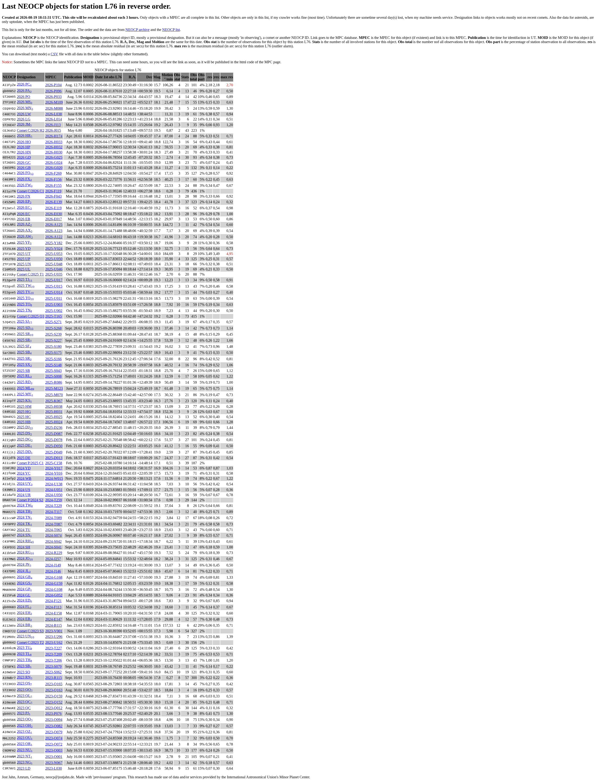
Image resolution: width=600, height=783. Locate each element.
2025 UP (23, 259)
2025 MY (25, 394)
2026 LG (23, 119)
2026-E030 (53, 214)
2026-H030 (53, 152)
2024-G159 (53, 583)
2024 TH (24, 511)
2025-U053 (53, 254)
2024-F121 (53, 601)
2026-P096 (53, 91)
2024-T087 (53, 524)
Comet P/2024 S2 (30, 500)
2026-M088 (54, 108)
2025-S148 (53, 365)
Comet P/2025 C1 (30, 463)
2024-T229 (53, 506)
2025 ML (25, 388)
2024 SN (24, 535)
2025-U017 (53, 280)
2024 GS (24, 583)
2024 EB (24, 619)
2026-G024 (53, 163)
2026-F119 (53, 191)
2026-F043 (53, 196)
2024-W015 (54, 478)
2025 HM (24, 406)
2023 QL (24, 696)
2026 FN (23, 196)
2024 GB (24, 577)
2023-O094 (53, 720)
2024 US (23, 490)
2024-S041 (53, 547)
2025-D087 (53, 434)
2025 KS (24, 400)
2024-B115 (53, 625)
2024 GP (24, 589)
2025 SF (24, 346)
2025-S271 (53, 322)
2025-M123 (54, 388)
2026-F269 (53, 173)
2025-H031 (53, 412)
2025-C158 (53, 463)
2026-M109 (54, 102)
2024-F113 (53, 607)
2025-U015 (53, 286)
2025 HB (24, 422)
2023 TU (24, 648)
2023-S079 (53, 666)
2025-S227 (53, 340)
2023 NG (25, 762)
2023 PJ (23, 713)
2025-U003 (53, 305)
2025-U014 (53, 292)
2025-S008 (53, 376)
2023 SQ (23, 672)
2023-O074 (53, 738)
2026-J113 (53, 125)
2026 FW (25, 185)
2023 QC (24, 702)
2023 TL (24, 654)
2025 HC (24, 417)
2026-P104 (53, 85)
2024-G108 (53, 590)
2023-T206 (53, 660)
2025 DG (25, 439)
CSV (54, 54)
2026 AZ (24, 224)
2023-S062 (53, 672)
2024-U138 (53, 484)
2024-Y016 (53, 473)
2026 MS (24, 102)
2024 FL (24, 607)
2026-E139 (53, 202)
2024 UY (25, 484)
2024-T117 (53, 512)
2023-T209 (53, 654)
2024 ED (24, 600)
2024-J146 (53, 571)
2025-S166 (53, 359)
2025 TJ (24, 279)
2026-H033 (53, 142)
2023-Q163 (53, 690)
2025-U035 (53, 274)
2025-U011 (53, 298)
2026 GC (24, 163)
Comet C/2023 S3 (30, 631)
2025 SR (25, 334)
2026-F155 (53, 185)
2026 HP (23, 147)
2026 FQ (25, 173)
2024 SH (23, 547)
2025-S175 (53, 353)
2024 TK (24, 524)
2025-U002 (53, 311)
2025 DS (24, 433)
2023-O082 (53, 726)
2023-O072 (53, 744)
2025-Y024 (53, 249)
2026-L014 (53, 119)
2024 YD (24, 468)
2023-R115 (53, 678)
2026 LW (24, 114)
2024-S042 (53, 541)
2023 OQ (25, 719)
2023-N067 (53, 763)
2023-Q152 (53, 702)
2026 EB (23, 219)
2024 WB (24, 478)
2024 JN (24, 564)
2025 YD (24, 249)
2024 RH (25, 541)
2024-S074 (53, 535)
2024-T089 (53, 518)
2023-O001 (53, 757)
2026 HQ (24, 142)
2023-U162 (53, 642)
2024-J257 (53, 559)
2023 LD (23, 768)
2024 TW (25, 505)
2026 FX (24, 179)
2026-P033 (53, 97)
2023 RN (24, 677)
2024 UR (24, 495)
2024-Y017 (53, 468)
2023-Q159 (53, 696)
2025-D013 (53, 458)
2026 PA (24, 91)
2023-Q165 (53, 684)
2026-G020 (53, 168)
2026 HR (24, 136)
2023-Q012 (53, 708)
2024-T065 (53, 530)
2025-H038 (53, 406)
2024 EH (24, 613)
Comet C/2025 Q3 (30, 316)
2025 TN (24, 310)
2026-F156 (53, 179)
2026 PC (24, 84)
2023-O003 (53, 750)
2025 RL (24, 376)
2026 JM (24, 124)
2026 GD (24, 157)
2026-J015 (53, 130)
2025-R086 (53, 382)
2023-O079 (53, 732)
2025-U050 (53, 259)
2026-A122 (53, 237)
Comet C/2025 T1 (30, 274)
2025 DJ (25, 427)
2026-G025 (53, 157)
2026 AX (24, 230)
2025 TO (24, 304)
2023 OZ (24, 732)
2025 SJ (24, 321)
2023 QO (25, 690)
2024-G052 (53, 595)
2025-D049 (53, 452)
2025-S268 (53, 328)
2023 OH (25, 725)
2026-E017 (53, 219)
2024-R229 (53, 553)
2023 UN (25, 636)
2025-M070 (54, 395)
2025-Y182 (53, 243)
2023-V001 (53, 631)
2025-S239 (53, 334)
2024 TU (23, 530)
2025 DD (25, 452)
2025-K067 (53, 401)
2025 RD (24, 382)
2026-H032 (53, 147)
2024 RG (25, 552)
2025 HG (24, 412)
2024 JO (25, 558)
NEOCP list (171, 30)
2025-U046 (53, 269)
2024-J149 (53, 565)
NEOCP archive (137, 30)
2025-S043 (53, 371)
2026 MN (25, 108)
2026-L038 (53, 114)
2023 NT (24, 756)
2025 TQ (25, 298)
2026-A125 (53, 225)
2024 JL (24, 571)
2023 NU (25, 750)
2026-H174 (53, 136)
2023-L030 (53, 768)
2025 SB (24, 352)
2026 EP (24, 201)
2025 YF (24, 242)
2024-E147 (53, 619)
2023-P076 (53, 714)
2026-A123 (53, 231)
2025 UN (24, 264)
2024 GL (23, 595)
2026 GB (24, 168)
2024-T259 (53, 500)
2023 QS (24, 683)
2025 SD (25, 328)
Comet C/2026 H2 (30, 130)
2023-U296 (53, 637)
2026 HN (24, 152)
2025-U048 (53, 264)
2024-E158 (53, 613)
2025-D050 (53, 446)
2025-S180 (53, 346)
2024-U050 (53, 495)
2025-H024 (53, 422)
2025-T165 (53, 316)
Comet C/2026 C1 (30, 191)
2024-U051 (53, 490)
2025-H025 (53, 417)
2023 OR (24, 744)
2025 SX (24, 365)
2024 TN (24, 517)
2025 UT (23, 254)
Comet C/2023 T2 (30, 642)
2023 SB (24, 666)
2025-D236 (53, 428)
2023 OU (25, 738)
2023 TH (24, 660)
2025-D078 (53, 440)
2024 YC (23, 473)
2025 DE (24, 445)
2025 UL (23, 269)
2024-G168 (53, 577)
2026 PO (23, 97)
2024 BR (24, 625)
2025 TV (25, 292)
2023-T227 (53, 648)
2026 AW (25, 236)
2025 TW (25, 286)
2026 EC (24, 208)
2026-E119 (53, 208)
